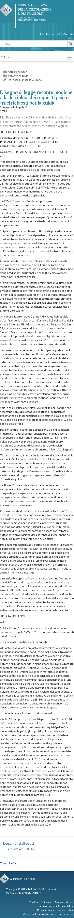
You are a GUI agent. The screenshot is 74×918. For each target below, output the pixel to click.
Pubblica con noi (50, 34)
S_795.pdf (17, 849)
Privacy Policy (45, 910)
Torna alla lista (9, 863)
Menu (4, 56)
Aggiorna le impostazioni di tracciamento (48, 914)
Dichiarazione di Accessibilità (55, 906)
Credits (33, 902)
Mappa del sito (64, 902)
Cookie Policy (64, 910)
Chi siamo (46, 902)
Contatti (68, 34)
